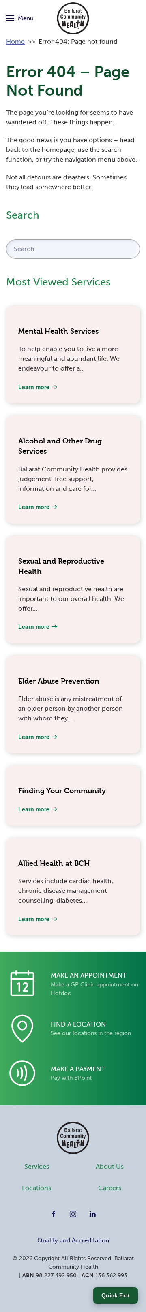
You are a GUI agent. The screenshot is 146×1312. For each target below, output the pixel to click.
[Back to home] (73, 18)
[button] (20, 18)
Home (15, 41)
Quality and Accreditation (73, 1240)
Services (36, 1166)
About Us (110, 1166)
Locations (36, 1188)
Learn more (33, 387)
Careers (109, 1188)
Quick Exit (115, 1295)
